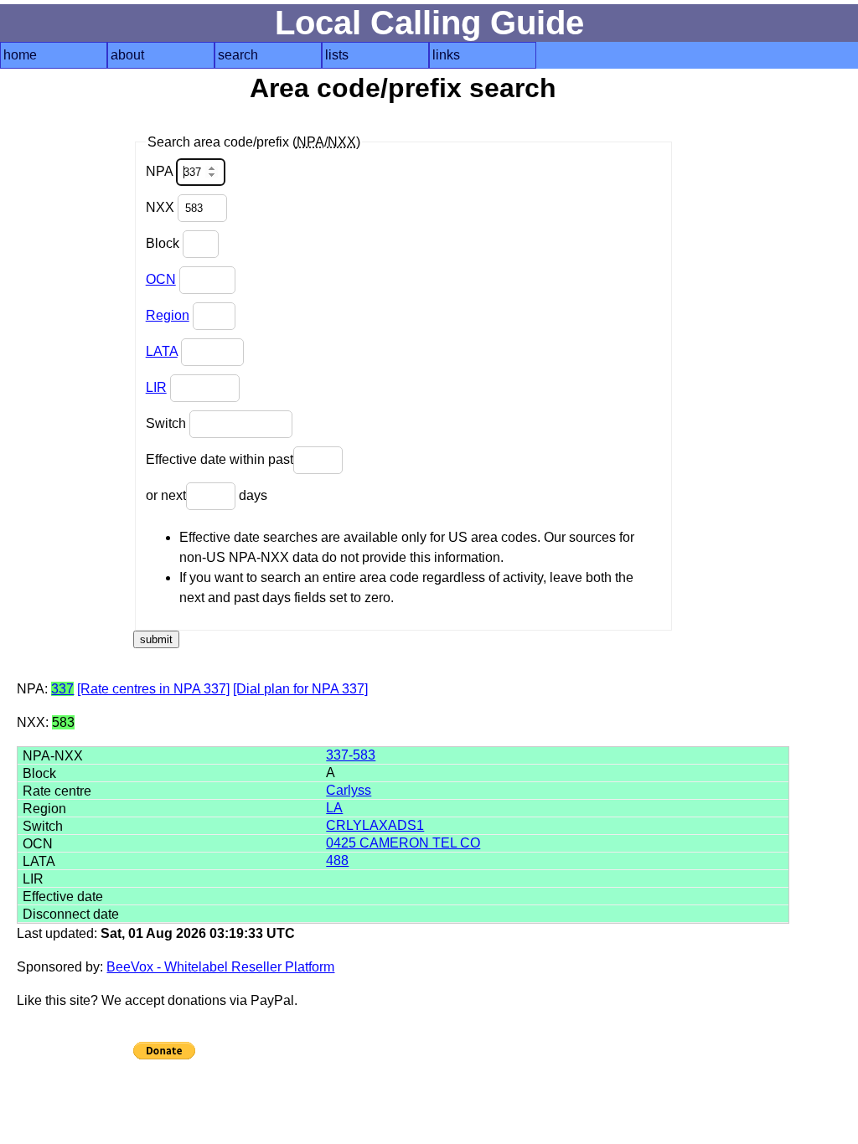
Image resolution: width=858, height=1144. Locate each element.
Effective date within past (219, 459)
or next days (206, 495)
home (20, 55)
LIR (156, 387)
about (127, 55)
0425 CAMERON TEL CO (403, 843)
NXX (162, 207)
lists (337, 55)
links (446, 55)
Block (164, 243)
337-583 (350, 755)
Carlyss (348, 790)
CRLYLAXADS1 (375, 825)
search (238, 55)
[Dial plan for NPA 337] (300, 689)
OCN (161, 279)
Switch (167, 423)
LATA (162, 351)
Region (167, 315)
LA (334, 808)
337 (62, 689)
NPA (161, 171)
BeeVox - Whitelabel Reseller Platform (220, 967)
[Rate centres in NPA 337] (153, 689)
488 (337, 860)
